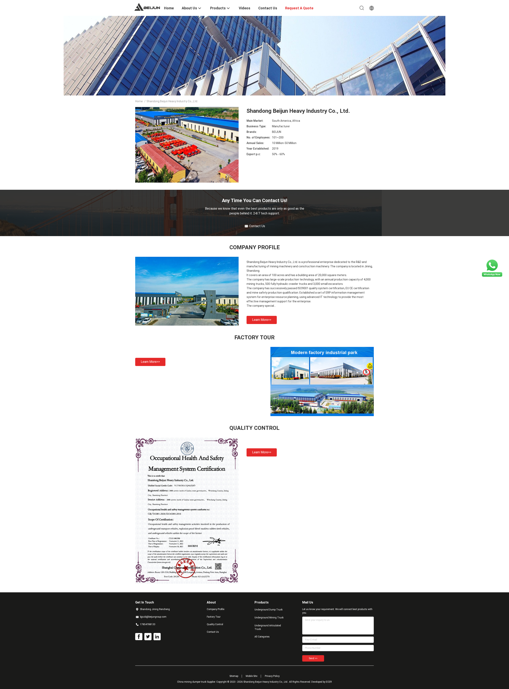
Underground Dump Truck (268, 609)
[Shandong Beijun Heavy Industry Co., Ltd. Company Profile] (187, 324)
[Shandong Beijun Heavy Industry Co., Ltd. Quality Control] (187, 582)
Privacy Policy (272, 676)
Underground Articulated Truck (267, 627)
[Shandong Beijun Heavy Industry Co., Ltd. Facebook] (138, 636)
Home (139, 101)
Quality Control (215, 624)
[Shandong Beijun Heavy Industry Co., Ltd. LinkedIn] (157, 636)
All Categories (262, 636)
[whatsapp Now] (492, 276)
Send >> (313, 658)
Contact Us (213, 632)
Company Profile (215, 609)
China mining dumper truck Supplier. (196, 681)
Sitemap (233, 676)
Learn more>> (261, 320)
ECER (329, 681)
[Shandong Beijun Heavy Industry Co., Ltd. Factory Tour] (322, 415)
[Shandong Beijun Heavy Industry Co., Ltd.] (147, 6)
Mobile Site (251, 676)
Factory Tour (214, 616)
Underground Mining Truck (269, 617)
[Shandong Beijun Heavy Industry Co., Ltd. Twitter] (148, 636)
